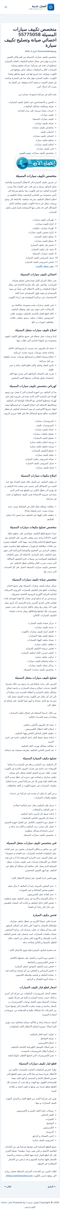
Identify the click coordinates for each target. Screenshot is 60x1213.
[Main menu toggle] (6, 7)
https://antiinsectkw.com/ (19, 1175)
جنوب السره (25, 152)
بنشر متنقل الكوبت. (44, 266)
